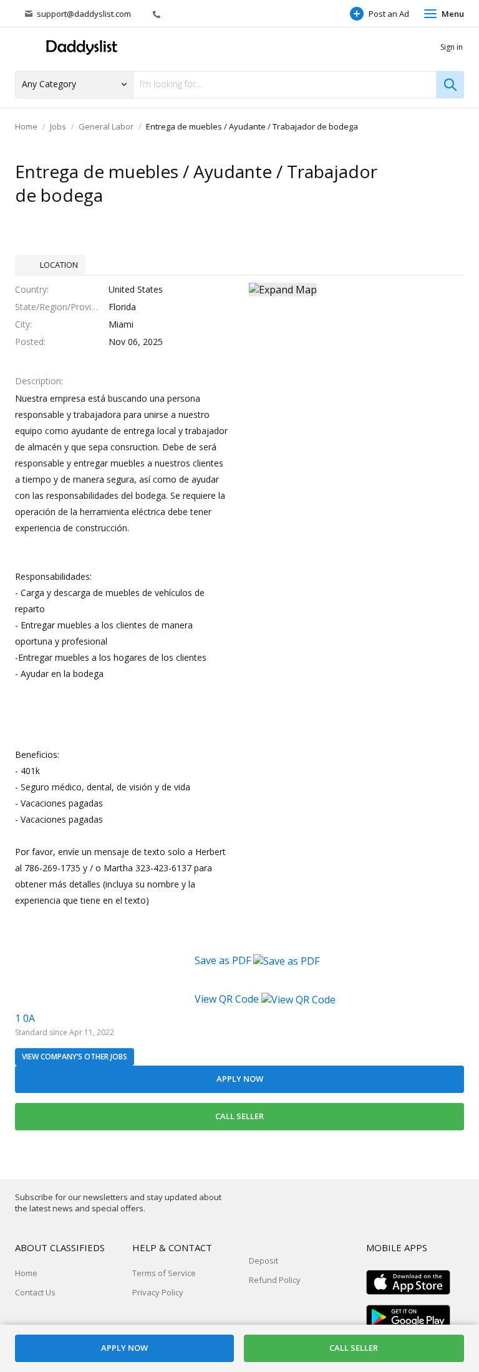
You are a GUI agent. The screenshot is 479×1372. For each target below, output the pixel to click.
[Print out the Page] (428, 172)
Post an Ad (389, 13)
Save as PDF (224, 960)
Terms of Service (164, 1273)
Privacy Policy (157, 1292)
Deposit (263, 1260)
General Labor (106, 126)
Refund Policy (275, 1279)
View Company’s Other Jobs (74, 1056)
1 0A (25, 1018)
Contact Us (35, 1292)
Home (26, 126)
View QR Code (227, 999)
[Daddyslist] (80, 47)
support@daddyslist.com (84, 13)
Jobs (58, 126)
